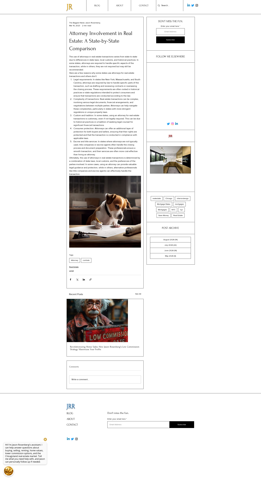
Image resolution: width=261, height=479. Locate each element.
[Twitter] (192, 5)
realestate (157, 198)
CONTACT (72, 424)
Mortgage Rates (163, 204)
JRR (70, 406)
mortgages (179, 204)
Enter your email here (170, 26)
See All (138, 294)
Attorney (74, 260)
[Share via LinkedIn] (84, 279)
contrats (86, 260)
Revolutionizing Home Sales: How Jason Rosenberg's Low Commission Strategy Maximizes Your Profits (104, 348)
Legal (71, 271)
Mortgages (162, 210)
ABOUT (71, 419)
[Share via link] (90, 279)
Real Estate (74, 267)
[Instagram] (196, 5)
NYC (173, 210)
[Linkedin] (188, 5)
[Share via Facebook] (70, 279)
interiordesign (183, 198)
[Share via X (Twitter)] (77, 279)
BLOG (70, 413)
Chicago (168, 198)
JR (69, 7)
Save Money (163, 215)
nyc (181, 210)
